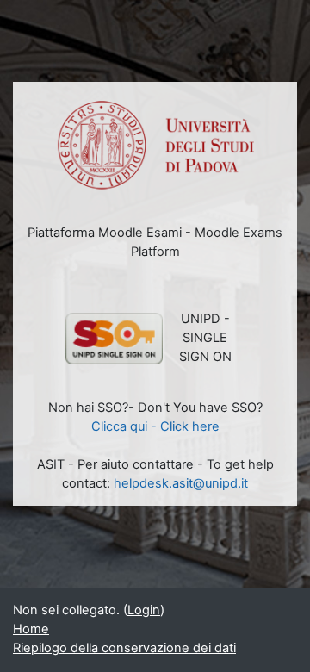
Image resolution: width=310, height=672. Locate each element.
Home (31, 629)
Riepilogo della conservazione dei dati (124, 648)
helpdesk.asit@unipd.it (181, 483)
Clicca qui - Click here (155, 426)
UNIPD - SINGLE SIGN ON (205, 337)
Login (143, 610)
